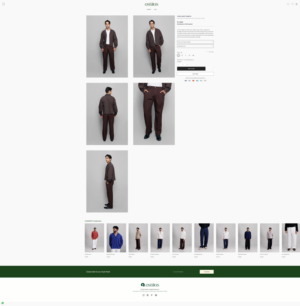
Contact (165, 291)
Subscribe (206, 272)
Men (155, 9)
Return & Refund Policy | (151, 291)
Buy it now (195, 74)
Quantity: (179, 61)
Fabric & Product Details (184, 42)
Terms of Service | (142, 291)
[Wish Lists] (209, 68)
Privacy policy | (136, 291)
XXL (193, 55)
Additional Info (181, 46)
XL (189, 55)
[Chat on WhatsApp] (3, 303)
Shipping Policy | (160, 291)
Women (149, 9)
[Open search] (288, 4)
